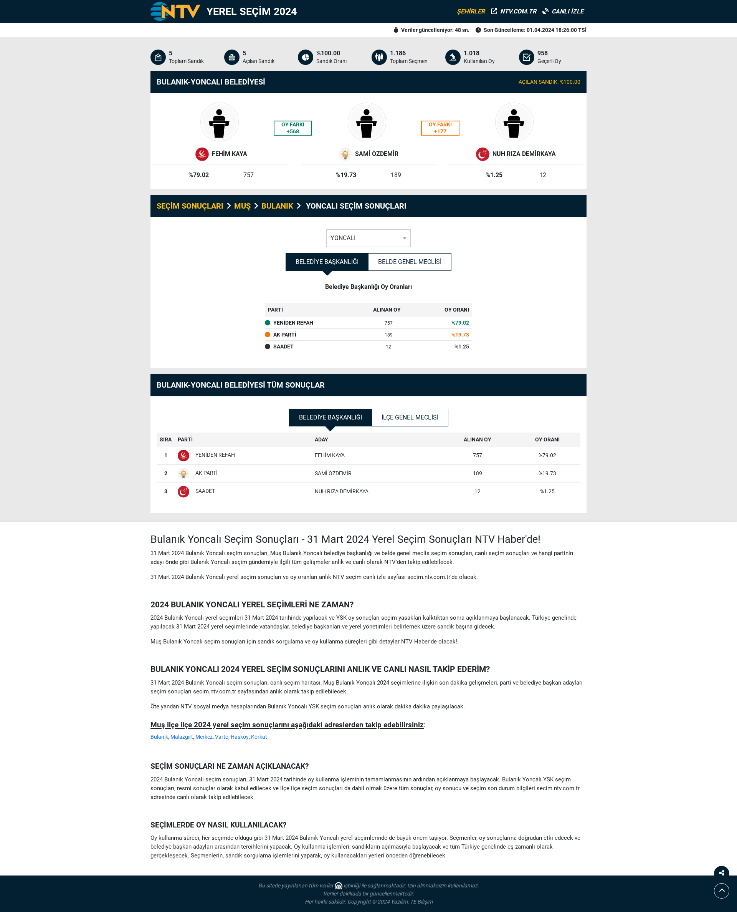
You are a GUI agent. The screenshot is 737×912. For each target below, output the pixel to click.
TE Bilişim (421, 902)
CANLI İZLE (567, 11)
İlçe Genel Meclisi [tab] (410, 417)
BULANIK (277, 206)
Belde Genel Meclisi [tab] (409, 261)
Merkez (204, 737)
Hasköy (240, 737)
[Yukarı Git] (721, 891)
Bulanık (159, 737)
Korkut (259, 737)
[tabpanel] (368, 322)
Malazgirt (181, 737)
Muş (242, 206)
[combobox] (368, 236)
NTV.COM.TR (518, 11)
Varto (221, 737)
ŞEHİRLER (471, 11)
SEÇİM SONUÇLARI (190, 206)
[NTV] (175, 11)
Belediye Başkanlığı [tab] (327, 261)
